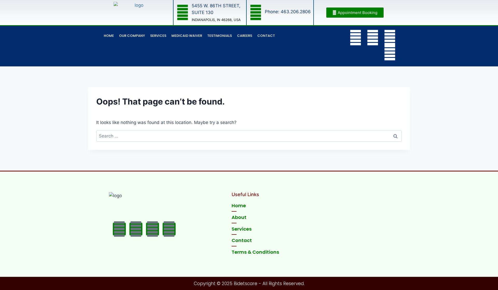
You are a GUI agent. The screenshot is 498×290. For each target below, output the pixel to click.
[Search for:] (249, 136)
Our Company (132, 35)
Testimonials (219, 35)
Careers (244, 35)
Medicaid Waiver (186, 35)
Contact (266, 35)
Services (158, 35)
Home (109, 35)
